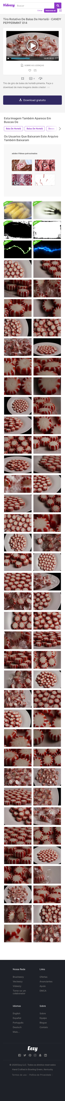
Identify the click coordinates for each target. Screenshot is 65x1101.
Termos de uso (19, 1075)
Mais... (16, 1031)
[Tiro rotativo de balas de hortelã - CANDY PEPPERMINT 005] (18, 914)
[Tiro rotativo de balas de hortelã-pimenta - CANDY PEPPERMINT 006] (47, 288)
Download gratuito (34, 100)
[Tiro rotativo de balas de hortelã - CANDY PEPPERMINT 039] (18, 308)
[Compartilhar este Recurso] (35, 70)
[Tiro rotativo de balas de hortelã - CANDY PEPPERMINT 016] (18, 347)
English (16, 1013)
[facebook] (19, 1055)
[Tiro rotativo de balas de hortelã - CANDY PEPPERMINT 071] (18, 855)
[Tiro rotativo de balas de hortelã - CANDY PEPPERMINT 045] (47, 406)
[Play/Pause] (8, 58)
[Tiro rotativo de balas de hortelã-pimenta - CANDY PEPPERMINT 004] (47, 543)
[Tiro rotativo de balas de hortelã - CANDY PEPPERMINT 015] (47, 582)
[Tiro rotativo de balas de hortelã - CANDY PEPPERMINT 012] (47, 875)
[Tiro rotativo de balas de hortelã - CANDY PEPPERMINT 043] (47, 464)
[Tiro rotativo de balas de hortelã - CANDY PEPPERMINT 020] (18, 269)
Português (18, 1022)
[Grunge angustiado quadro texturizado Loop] (18, 230)
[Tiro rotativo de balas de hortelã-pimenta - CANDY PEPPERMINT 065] (18, 367)
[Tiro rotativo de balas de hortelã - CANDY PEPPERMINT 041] (18, 503)
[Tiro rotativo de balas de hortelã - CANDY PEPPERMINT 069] (47, 640)
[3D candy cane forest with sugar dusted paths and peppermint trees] (22, 180)
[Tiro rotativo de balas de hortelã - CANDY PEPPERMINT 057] (18, 933)
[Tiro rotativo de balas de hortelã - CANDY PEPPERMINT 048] (18, 543)
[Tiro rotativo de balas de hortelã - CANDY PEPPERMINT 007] (18, 894)
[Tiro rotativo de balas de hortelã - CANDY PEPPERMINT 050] (47, 914)
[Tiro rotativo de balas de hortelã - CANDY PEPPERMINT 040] (47, 347)
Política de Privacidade (40, 1075)
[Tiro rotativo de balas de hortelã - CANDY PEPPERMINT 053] (47, 836)
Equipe (43, 1018)
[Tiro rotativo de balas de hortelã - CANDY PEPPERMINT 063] (18, 445)
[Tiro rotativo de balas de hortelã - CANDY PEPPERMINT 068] (18, 425)
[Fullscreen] (56, 58)
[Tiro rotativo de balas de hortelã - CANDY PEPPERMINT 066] (47, 523)
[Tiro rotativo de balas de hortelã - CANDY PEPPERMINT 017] (47, 816)
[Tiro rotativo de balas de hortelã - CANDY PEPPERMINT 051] (47, 328)
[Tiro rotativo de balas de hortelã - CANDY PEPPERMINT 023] (47, 758)
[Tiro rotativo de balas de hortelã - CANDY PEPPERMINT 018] (18, 484)
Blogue (43, 1022)
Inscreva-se (51, 10)
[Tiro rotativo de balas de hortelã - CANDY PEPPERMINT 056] (47, 718)
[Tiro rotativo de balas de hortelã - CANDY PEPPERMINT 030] (47, 738)
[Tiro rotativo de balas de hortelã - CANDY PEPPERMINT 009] (18, 777)
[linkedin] (45, 1055)
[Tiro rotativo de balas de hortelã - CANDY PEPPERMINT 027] (47, 601)
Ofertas (43, 976)
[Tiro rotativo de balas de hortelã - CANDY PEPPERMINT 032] (18, 738)
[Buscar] (57, 6)
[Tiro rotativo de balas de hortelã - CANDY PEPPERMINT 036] (47, 269)
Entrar (40, 10)
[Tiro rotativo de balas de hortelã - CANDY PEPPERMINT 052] (47, 660)
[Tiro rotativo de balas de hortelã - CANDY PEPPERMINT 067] (18, 464)
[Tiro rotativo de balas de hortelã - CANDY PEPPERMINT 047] (47, 894)
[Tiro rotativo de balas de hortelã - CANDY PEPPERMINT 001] (47, 777)
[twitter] (24, 1055)
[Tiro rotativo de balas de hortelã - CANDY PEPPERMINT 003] (47, 933)
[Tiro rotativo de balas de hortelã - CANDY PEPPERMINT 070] (18, 660)
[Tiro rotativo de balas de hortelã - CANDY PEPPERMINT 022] (18, 621)
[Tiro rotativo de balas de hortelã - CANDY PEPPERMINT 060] (47, 621)
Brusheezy (18, 976)
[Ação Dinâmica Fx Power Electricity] (18, 249)
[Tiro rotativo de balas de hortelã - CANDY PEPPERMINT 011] (18, 601)
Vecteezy (18, 981)
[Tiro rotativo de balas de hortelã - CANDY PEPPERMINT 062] (18, 562)
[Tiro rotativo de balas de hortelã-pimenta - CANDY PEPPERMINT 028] (47, 699)
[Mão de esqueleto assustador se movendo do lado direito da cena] (47, 210)
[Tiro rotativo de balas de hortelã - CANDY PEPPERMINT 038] (18, 758)
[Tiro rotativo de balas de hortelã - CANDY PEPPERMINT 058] (47, 679)
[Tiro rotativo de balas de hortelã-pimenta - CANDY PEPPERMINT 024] (18, 386)
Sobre (43, 1013)
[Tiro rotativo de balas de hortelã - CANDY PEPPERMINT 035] (18, 582)
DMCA (43, 990)
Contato (44, 1027)
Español (17, 1018)
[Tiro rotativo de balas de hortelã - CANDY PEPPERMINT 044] (18, 836)
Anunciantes (46, 981)
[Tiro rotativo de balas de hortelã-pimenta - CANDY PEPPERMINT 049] (18, 328)
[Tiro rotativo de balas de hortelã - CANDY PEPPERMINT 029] (47, 503)
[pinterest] (30, 1055)
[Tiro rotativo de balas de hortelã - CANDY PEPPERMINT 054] (47, 308)
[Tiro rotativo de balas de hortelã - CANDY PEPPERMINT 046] (47, 367)
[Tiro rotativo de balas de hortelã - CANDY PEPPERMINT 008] (18, 699)
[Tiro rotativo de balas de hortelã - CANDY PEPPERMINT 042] (18, 797)
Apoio (43, 986)
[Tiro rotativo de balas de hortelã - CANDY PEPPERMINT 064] (18, 875)
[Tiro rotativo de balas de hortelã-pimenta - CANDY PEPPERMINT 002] (47, 797)
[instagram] (35, 1055)
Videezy (17, 986)
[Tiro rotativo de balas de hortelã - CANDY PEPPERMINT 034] (47, 484)
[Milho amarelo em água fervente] (18, 210)
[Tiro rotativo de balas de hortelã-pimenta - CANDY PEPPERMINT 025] (47, 386)
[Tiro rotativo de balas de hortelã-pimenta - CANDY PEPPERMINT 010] (18, 679)
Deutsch (17, 1027)
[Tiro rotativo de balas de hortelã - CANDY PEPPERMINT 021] (18, 523)
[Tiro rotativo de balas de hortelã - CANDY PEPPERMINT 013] (18, 640)
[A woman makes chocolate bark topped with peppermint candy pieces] (22, 166)
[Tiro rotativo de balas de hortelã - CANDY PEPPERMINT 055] (47, 425)
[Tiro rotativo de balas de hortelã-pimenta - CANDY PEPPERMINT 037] (47, 445)
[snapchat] (40, 1055)
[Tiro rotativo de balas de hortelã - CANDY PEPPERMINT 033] (47, 855)
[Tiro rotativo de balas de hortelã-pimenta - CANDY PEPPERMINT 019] (47, 562)
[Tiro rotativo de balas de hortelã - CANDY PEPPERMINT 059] (18, 718)
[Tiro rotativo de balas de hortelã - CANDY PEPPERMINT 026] (18, 406)
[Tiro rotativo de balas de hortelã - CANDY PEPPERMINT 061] (18, 816)
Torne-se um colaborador (19, 992)
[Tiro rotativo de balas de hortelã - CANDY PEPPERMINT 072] (18, 288)
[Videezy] (9, 5)
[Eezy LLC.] (33, 1048)
